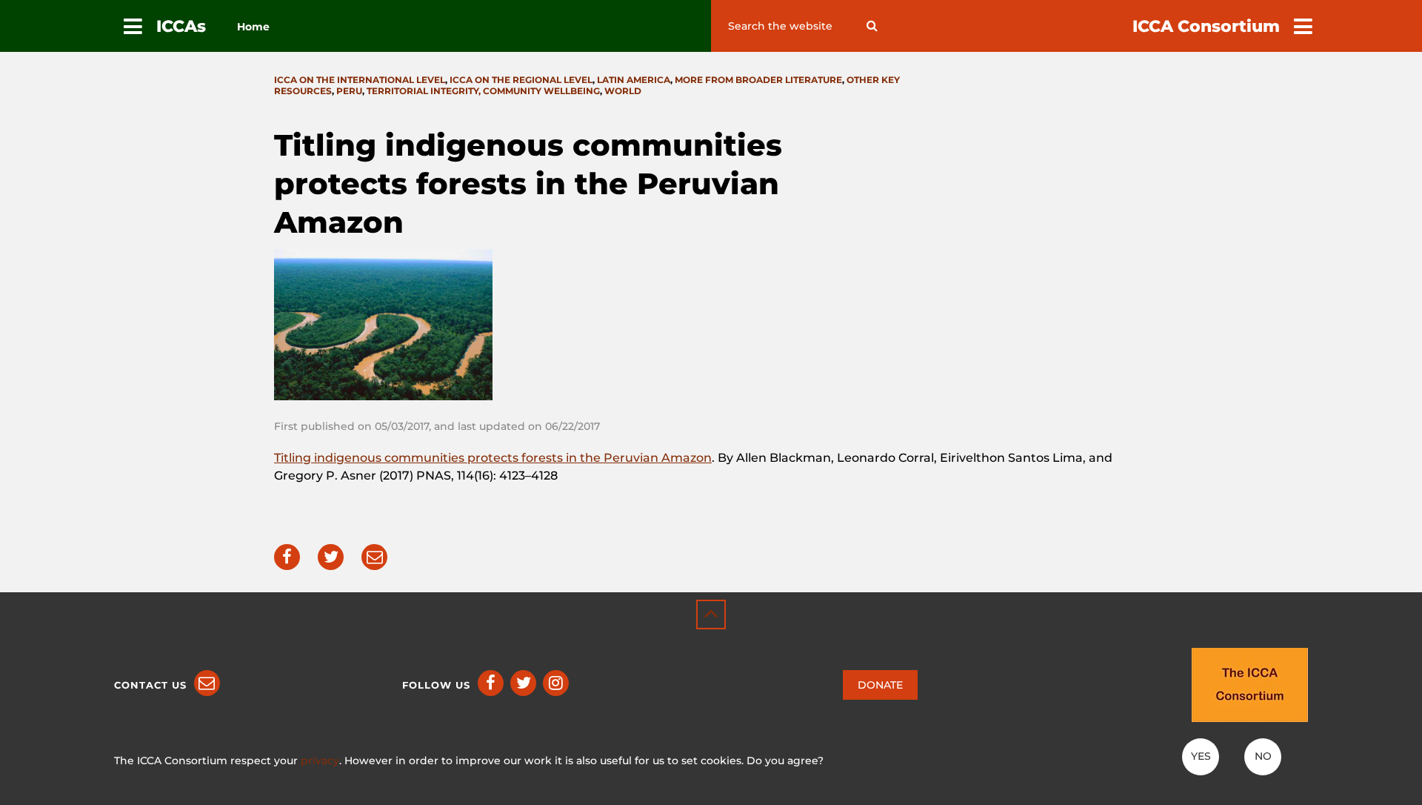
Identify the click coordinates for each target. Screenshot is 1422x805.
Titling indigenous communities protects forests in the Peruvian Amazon (493, 458)
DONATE (880, 685)
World (622, 90)
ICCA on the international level (359, 79)
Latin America (633, 79)
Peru (349, 90)
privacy (320, 760)
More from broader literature (758, 79)
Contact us (150, 685)
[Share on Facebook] (287, 557)
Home (253, 26)
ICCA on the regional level (521, 79)
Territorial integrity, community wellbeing (483, 90)
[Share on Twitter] (331, 557)
